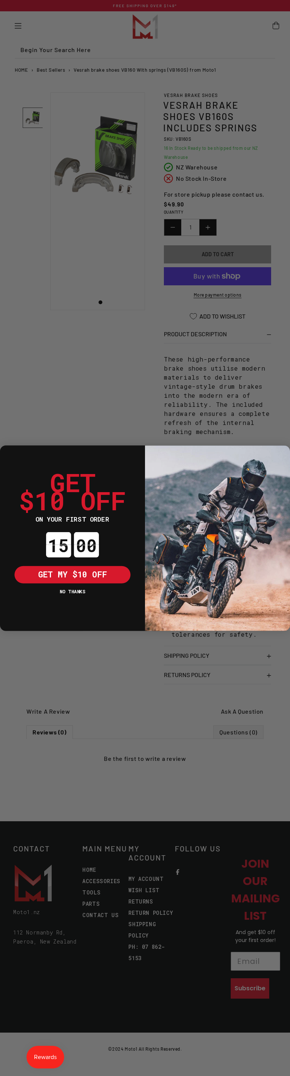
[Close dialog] (8, 454)
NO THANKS (72, 591)
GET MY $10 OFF (72, 574)
